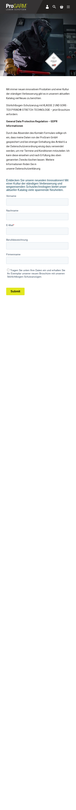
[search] (54, 6)
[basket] (61, 7)
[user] (47, 7)
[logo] (16, 7)
